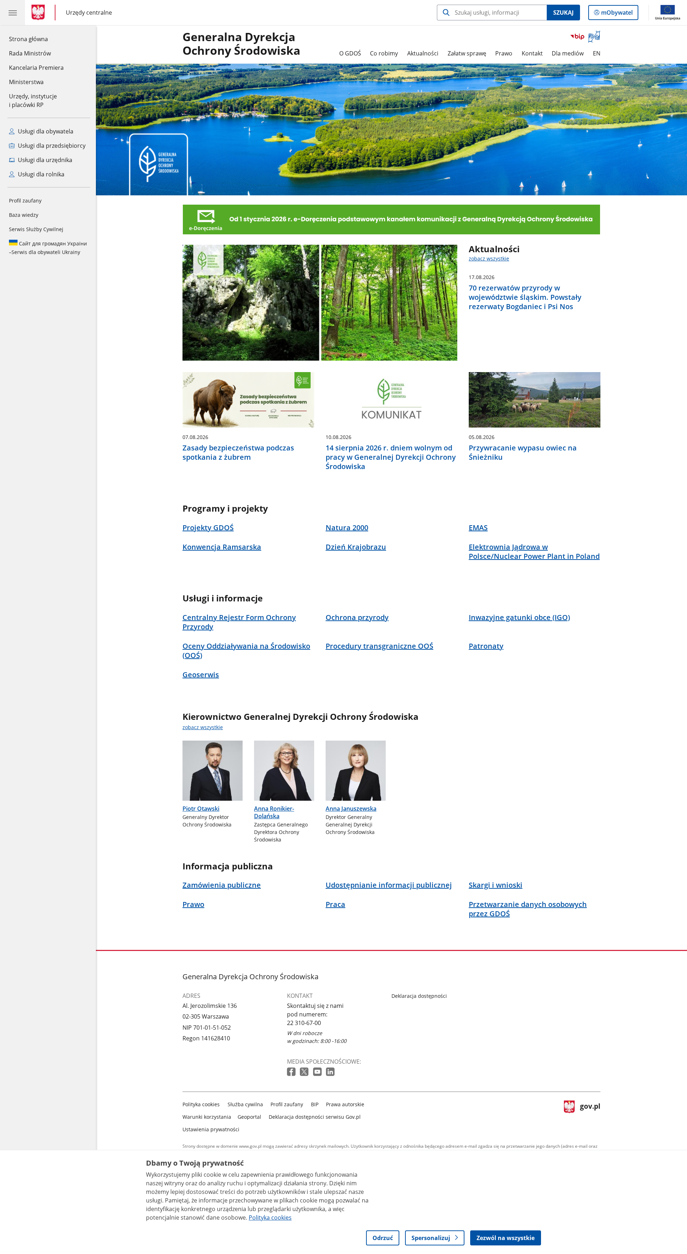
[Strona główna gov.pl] (39, 12)
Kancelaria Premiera (36, 68)
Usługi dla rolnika (40, 174)
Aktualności (422, 53)
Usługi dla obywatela (44, 131)
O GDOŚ (350, 53)
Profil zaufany (25, 200)
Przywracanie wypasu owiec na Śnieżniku (523, 452)
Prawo (503, 53)
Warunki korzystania (206, 1116)
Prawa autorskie (345, 1104)
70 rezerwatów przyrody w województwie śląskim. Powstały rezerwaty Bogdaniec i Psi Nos (525, 297)
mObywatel (617, 14)
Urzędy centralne (89, 12)
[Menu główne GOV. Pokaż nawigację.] (12, 12)
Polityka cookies (201, 1104)
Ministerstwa (26, 82)
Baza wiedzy (23, 214)
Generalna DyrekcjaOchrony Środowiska (241, 44)
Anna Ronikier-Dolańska (274, 812)
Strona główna (36, 39)
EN (596, 53)
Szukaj (563, 12)
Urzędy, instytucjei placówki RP (33, 100)
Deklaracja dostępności (419, 995)
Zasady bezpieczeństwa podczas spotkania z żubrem (238, 452)
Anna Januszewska (351, 809)
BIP (314, 1104)
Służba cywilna (245, 1104)
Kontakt (532, 53)
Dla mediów (568, 53)
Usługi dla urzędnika (44, 160)
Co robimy (384, 53)
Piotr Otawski (200, 809)
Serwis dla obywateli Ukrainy (48, 247)
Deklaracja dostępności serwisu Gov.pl (315, 1116)
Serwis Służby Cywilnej (36, 229)
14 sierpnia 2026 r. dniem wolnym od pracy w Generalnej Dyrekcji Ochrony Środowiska (391, 457)
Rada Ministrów (30, 53)
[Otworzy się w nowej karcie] (292, 1072)
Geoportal (249, 1116)
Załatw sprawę (467, 53)
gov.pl (590, 1115)
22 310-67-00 (304, 1023)
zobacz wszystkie (489, 258)
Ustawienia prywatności (210, 1129)
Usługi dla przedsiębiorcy (51, 146)
